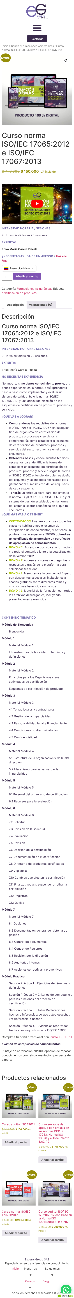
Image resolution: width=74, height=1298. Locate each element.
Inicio (5, 46)
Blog (46, 1281)
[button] (37, 28)
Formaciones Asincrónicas (37, 46)
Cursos (30, 1281)
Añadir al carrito (27, 276)
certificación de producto (19, 293)
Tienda (15, 46)
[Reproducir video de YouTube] (37, 203)
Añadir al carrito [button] (16, 1142)
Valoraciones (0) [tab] (40, 304)
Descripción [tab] (15, 304)
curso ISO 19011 (61, 1037)
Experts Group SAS (37, 1259)
